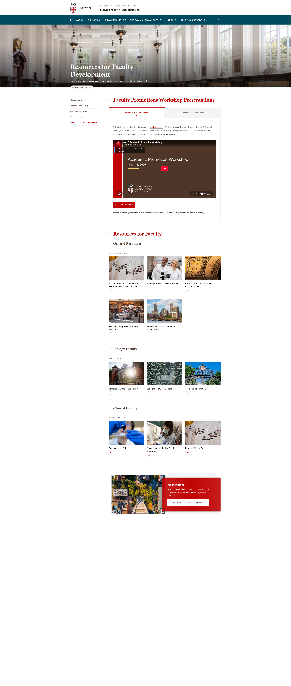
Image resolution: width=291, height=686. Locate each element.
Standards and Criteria (119, 448)
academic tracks (156, 127)
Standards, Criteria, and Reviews (124, 389)
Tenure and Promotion (195, 389)
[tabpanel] (164, 171)
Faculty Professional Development (163, 283)
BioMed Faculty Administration (120, 9)
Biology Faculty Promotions (159, 389)
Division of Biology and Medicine (118, 6)
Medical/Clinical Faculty (196, 448)
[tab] (137, 113)
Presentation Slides (124, 205)
